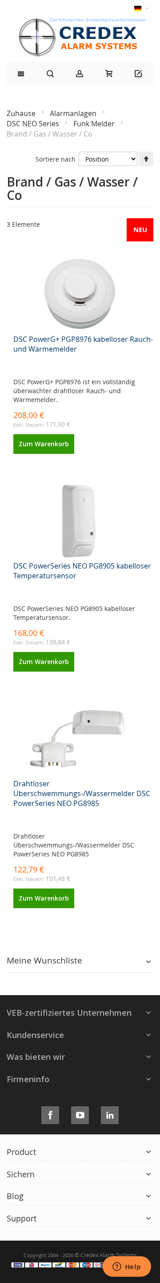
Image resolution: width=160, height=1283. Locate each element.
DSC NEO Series (34, 124)
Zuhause (22, 113)
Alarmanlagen (74, 113)
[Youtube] (80, 1113)
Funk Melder (94, 124)
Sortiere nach (56, 159)
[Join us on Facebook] (50, 1113)
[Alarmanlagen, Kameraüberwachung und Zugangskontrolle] (80, 20)
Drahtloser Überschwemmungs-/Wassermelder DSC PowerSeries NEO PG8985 (81, 793)
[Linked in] (110, 1113)
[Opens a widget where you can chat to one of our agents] (126, 1267)
